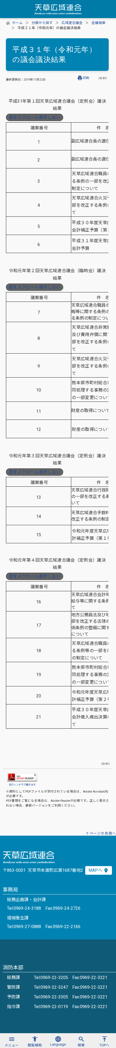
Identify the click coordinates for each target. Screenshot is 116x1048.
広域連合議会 (72, 23)
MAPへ (95, 870)
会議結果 (98, 23)
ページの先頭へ (103, 833)
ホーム (17, 23)
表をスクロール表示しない (34, 117)
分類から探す (42, 23)
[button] (11, 1040)
